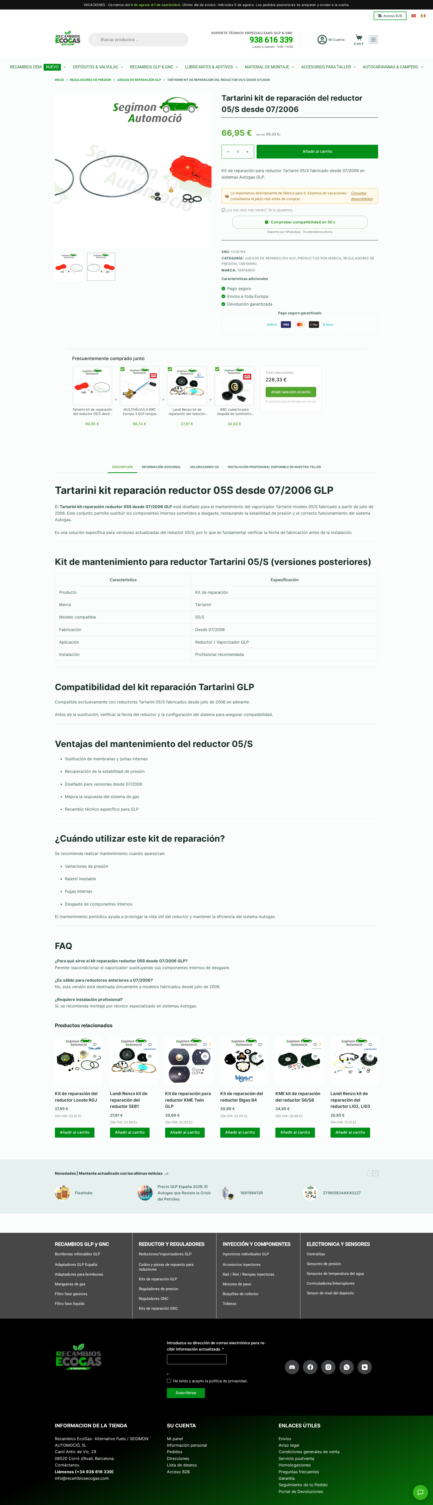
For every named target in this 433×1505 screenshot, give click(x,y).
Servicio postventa (296, 1458)
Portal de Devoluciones (301, 1491)
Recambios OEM (34, 67)
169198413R (251, 1192)
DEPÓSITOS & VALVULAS (95, 67)
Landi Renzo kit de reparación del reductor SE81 (128, 1100)
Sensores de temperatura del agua (335, 1273)
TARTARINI (246, 270)
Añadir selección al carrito (291, 392)
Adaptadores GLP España (76, 1264)
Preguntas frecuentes (299, 1471)
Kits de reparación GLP (158, 1279)
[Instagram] (328, 1367)
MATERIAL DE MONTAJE (267, 67)
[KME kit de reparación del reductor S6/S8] (299, 1060)
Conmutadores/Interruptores (331, 1283)
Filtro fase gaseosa (71, 1294)
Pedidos (174, 1451)
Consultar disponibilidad (362, 196)
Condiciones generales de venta (309, 1451)
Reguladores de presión (158, 1289)
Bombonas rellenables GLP (77, 1254)
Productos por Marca (319, 258)
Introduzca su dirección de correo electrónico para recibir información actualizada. (216, 1345)
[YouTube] (365, 1367)
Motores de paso (237, 1284)
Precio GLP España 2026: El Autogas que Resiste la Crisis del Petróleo (184, 1192)
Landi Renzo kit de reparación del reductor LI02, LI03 (350, 1100)
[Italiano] (423, 15)
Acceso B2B (392, 16)
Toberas (229, 1303)
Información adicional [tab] (161, 467)
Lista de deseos (182, 1464)
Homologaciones (295, 1464)
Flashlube (83, 1192)
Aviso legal (289, 1445)
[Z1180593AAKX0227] (310, 1192)
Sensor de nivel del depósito (330, 1293)
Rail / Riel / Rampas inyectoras (248, 1274)
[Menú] (373, 39)
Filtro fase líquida (69, 1303)
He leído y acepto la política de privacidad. (210, 1381)
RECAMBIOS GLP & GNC (151, 67)
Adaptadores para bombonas (79, 1274)
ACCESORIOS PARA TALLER (326, 67)
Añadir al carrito (317, 151)
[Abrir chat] (420, 1492)
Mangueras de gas (70, 1284)
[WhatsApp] (346, 1367)
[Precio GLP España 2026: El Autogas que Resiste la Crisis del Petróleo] (145, 1192)
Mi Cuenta (337, 40)
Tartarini (248, 264)
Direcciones (178, 1458)
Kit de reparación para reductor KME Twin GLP (188, 1100)
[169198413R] (227, 1192)
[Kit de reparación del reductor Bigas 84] (244, 1060)
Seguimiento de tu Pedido (303, 1484)
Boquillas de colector (241, 1294)
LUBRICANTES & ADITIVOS (209, 67)
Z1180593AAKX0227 (342, 1192)
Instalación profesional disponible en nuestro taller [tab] (274, 467)
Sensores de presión (324, 1264)
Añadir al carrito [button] (74, 1132)
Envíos (285, 1438)
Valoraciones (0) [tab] (204, 467)
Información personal (187, 1445)
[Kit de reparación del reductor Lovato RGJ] (78, 1060)
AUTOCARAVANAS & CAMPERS (390, 67)
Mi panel (175, 1438)
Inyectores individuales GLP (246, 1254)
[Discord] (292, 1367)
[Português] (413, 15)
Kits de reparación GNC (158, 1308)
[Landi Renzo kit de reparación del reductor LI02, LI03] (354, 1060)
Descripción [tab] (122, 467)
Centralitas (316, 1254)
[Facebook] (310, 1367)
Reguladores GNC (153, 1298)
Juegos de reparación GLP (270, 258)
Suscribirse (186, 1392)
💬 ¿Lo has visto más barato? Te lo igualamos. (257, 210)
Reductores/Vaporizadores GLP (165, 1254)
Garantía (287, 1478)
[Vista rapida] (95, 1056)
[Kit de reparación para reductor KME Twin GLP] (189, 1060)
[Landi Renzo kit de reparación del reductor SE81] (134, 1060)
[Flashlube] (62, 1192)
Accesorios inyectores (242, 1264)
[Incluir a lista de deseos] (95, 1044)
